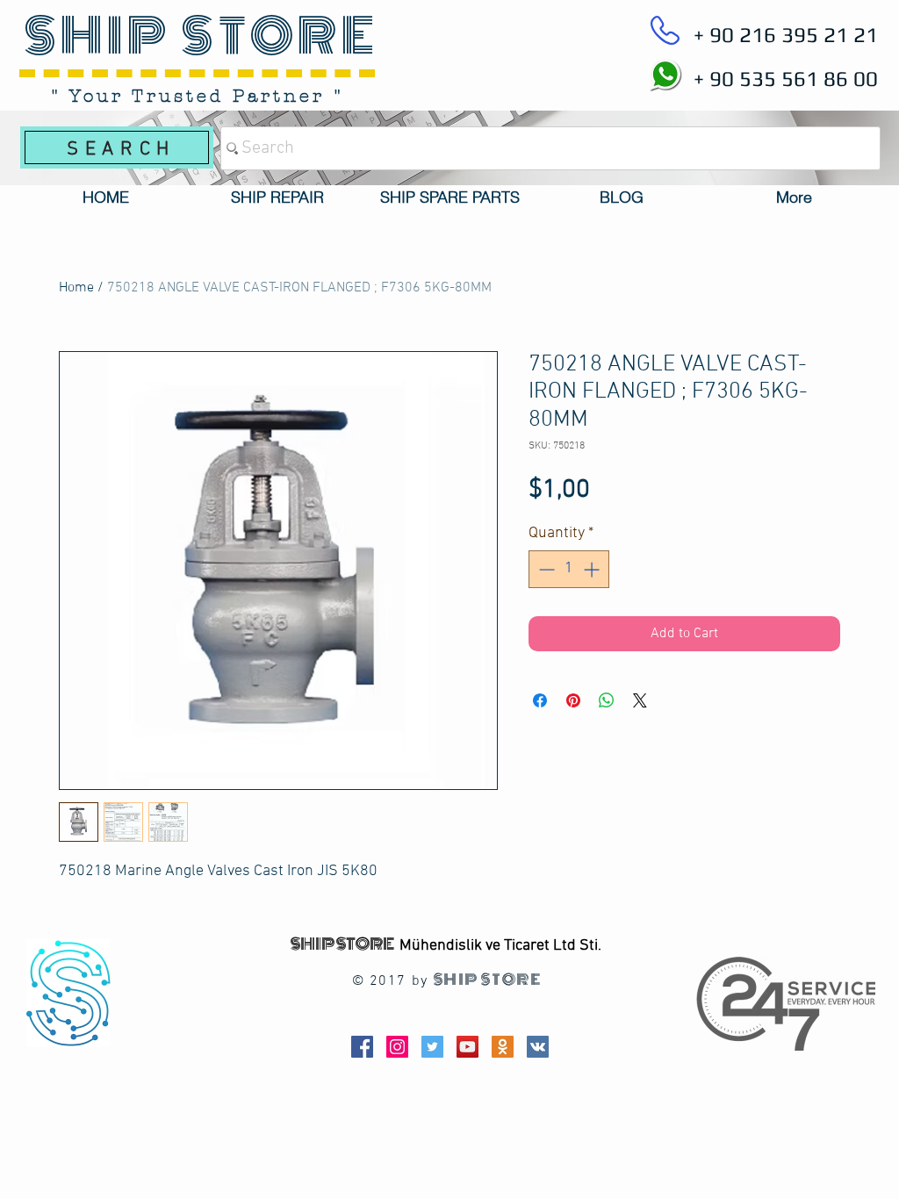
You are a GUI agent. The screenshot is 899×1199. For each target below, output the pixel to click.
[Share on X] (640, 700)
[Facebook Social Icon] (362, 1047)
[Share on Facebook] (539, 700)
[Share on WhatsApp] (606, 700)
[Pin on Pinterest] (573, 700)
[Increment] (593, 569)
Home (76, 288)
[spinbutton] (568, 569)
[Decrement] (544, 569)
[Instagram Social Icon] (397, 1047)
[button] (277, 197)
